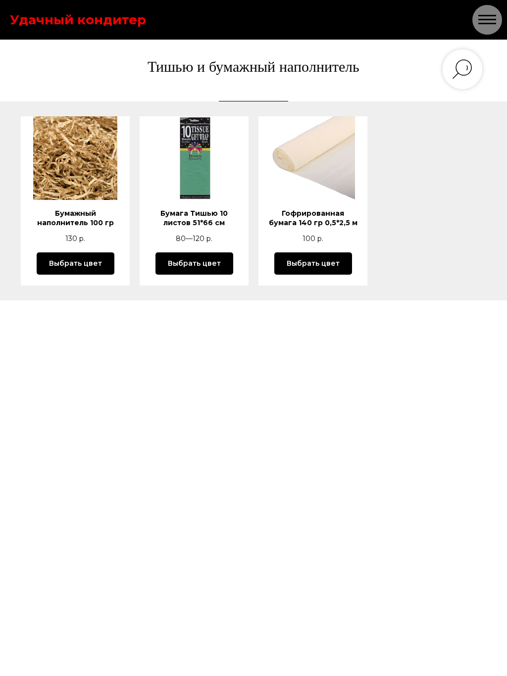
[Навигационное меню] (487, 20)
